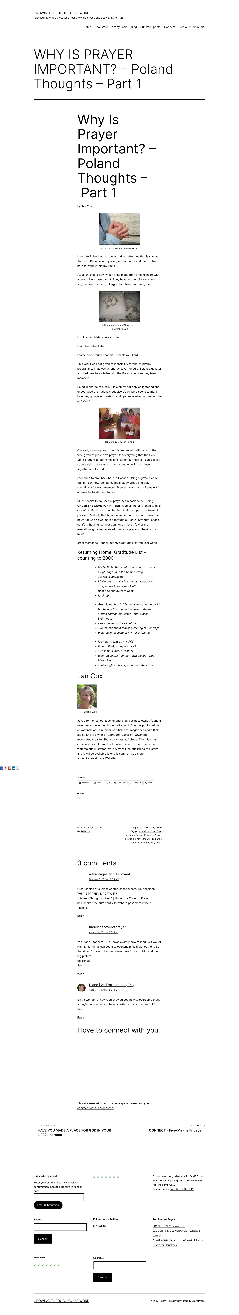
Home (87, 27)
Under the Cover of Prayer (124, 734)
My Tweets (99, 1225)
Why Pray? (156, 842)
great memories (87, 543)
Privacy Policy (158, 1300)
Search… (39, 1219)
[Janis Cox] (13, 768)
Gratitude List (129, 552)
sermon (113, 614)
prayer (128, 838)
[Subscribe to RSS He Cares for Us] (111, 1177)
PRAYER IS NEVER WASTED (169, 1226)
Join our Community (192, 27)
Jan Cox (86, 206)
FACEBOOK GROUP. (182, 1189)
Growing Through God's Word (61, 13)
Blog (134, 27)
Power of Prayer (152, 835)
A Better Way (136, 739)
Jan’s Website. (107, 758)
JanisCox (85, 831)
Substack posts (150, 27)
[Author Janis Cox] (1, 768)
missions (130, 835)
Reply (80, 915)
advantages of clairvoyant (109, 874)
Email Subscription (48, 1205)
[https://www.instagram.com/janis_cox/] (119, 1177)
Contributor (145, 831)
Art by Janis (119, 27)
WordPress (198, 1300)
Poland (139, 835)
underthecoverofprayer (107, 927)
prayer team (139, 838)
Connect (169, 27)
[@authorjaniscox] (5, 768)
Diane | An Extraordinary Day (111, 985)
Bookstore (101, 27)
